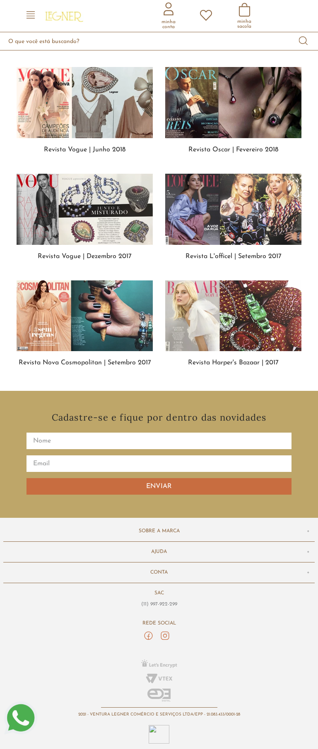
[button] (30, 16)
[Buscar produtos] (303, 41)
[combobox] (159, 41)
